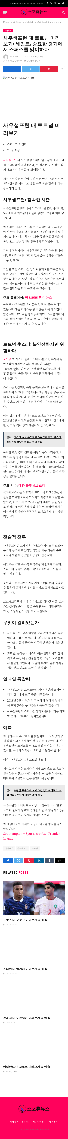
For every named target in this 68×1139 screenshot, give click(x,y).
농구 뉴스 (25, 1121)
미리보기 (8, 30)
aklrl (16, 56)
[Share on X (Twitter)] (30, 69)
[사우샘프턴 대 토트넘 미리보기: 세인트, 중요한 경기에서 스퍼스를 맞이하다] (34, 96)
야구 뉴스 (53, 1121)
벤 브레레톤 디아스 (38, 297)
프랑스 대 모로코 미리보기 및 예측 (25, 920)
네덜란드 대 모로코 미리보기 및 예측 (26, 1066)
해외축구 (14, 1121)
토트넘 (7, 359)
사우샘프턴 (10, 160)
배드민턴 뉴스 (39, 1121)
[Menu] (5, 12)
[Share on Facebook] (12, 69)
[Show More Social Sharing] (62, 69)
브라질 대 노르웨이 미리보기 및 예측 (26, 1017)
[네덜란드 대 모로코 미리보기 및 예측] (34, 1045)
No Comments (14, 61)
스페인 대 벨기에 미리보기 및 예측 (25, 968)
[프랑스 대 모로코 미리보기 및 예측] (34, 898)
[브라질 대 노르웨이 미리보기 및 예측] (34, 996)
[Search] (63, 12)
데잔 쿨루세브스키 (32, 485)
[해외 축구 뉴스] (34, 12)
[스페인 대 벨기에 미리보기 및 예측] (34, 947)
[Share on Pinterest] (49, 69)
